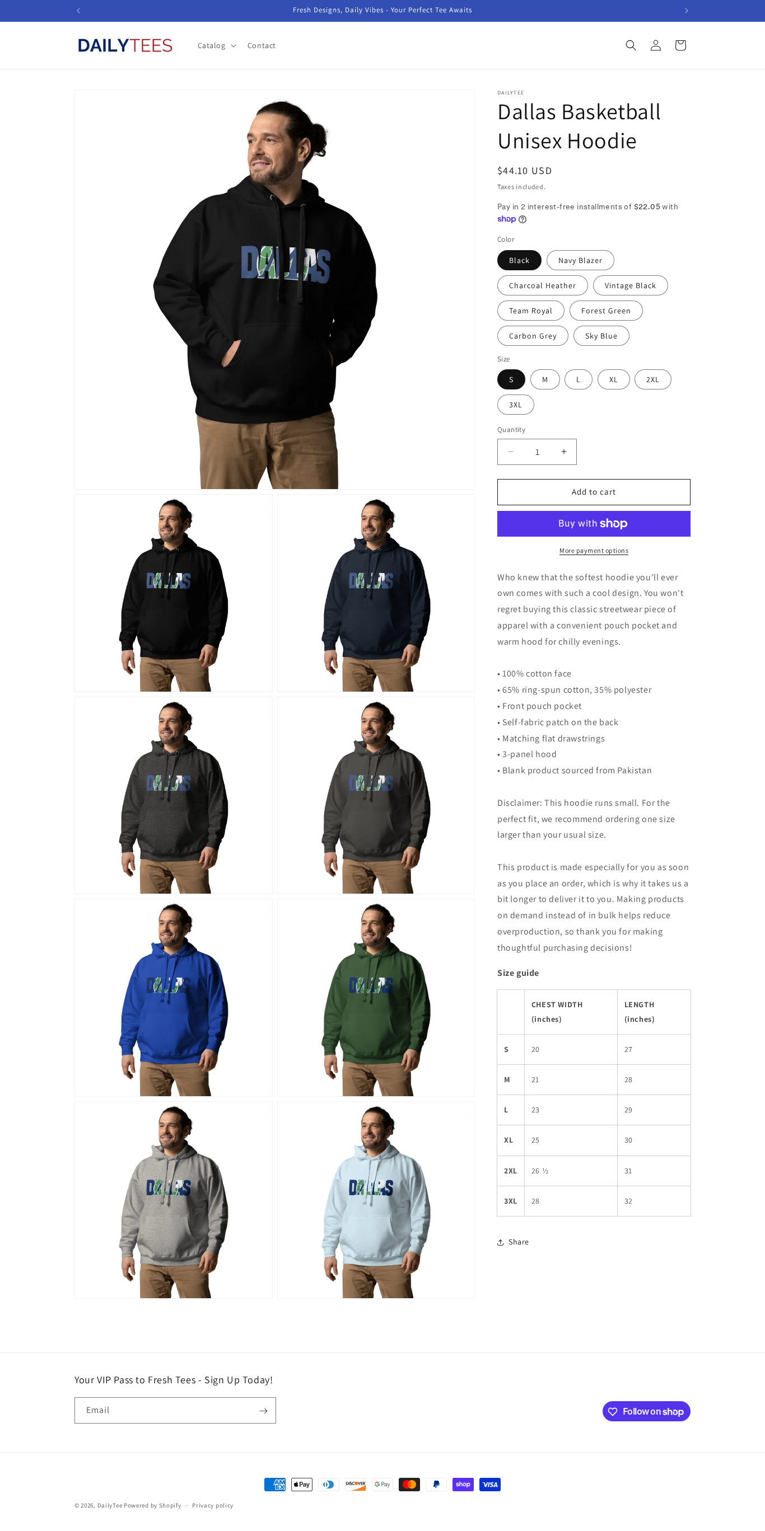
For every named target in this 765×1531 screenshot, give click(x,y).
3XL (516, 405)
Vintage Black (630, 285)
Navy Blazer (580, 260)
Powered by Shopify (152, 1505)
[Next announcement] (686, 10)
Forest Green (606, 311)
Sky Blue (601, 336)
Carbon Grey (533, 336)
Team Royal (531, 311)
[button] (216, 45)
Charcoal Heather (542, 285)
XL (613, 379)
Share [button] (519, 1242)
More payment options (593, 550)
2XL (653, 379)
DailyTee (110, 1505)
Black (519, 260)
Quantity (511, 429)
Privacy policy (213, 1505)
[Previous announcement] (78, 10)
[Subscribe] (263, 1411)
